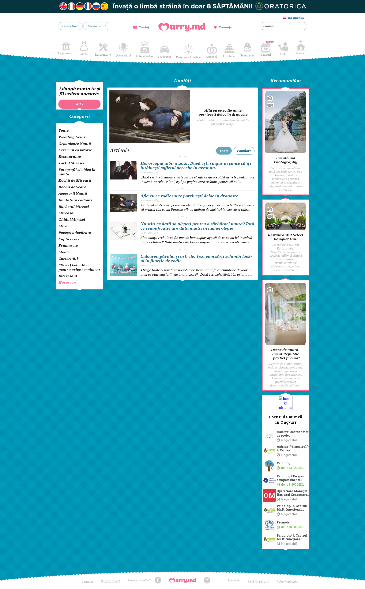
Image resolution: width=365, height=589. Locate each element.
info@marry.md (287, 581)
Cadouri (265, 47)
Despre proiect (110, 581)
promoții (225, 27)
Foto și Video (144, 56)
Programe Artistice (188, 57)
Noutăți (144, 27)
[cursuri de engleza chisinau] (182, 6)
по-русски (296, 17)
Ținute (83, 54)
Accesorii (212, 56)
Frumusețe (247, 55)
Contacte (87, 581)
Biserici (300, 53)
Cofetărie (229, 56)
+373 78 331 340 (258, 581)
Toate (223, 150)
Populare (244, 150)
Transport (164, 56)
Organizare (65, 53)
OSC (283, 54)
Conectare (70, 26)
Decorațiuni (123, 55)
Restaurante (103, 54)
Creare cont (97, 26)
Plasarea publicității (140, 580)
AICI (79, 104)
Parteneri (233, 580)
